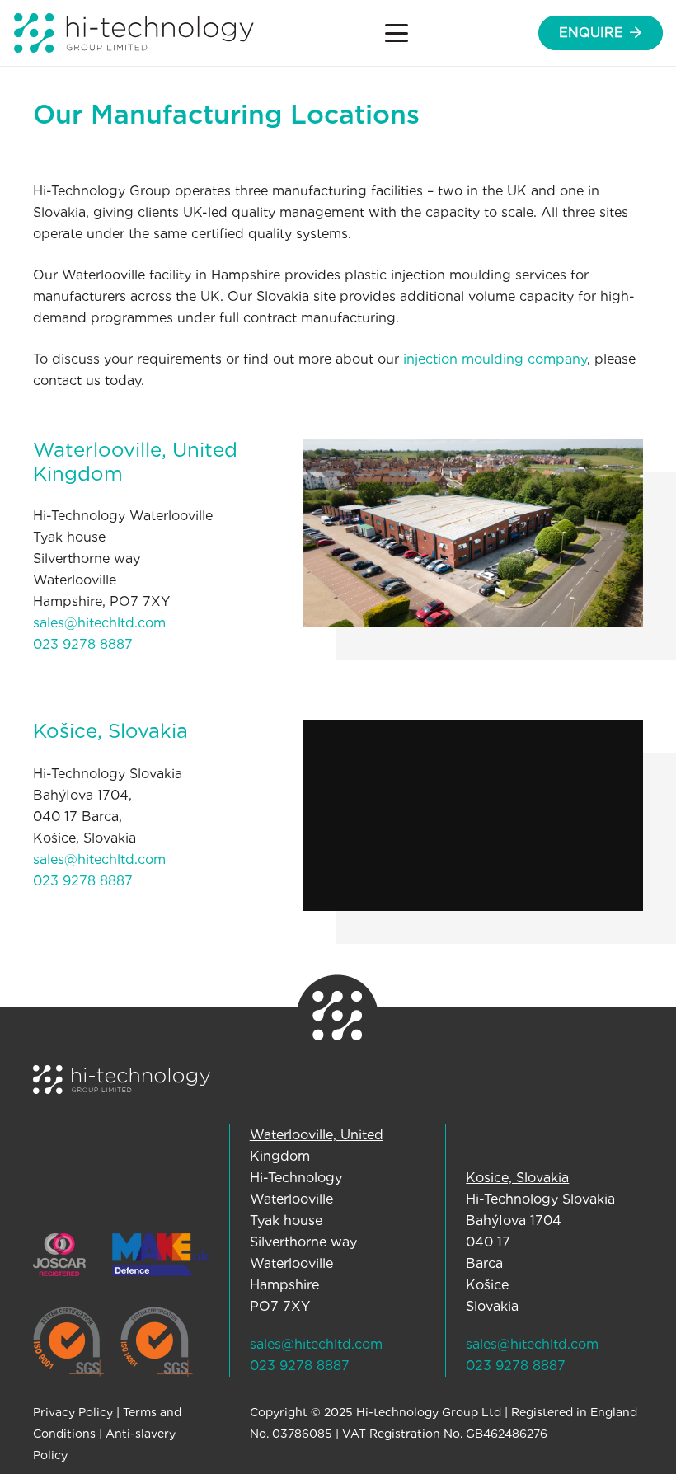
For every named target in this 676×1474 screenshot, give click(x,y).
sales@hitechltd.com (99, 623)
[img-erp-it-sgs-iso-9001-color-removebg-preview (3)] (69, 1342)
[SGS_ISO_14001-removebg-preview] (156, 1342)
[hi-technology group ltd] (134, 33)
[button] (396, 33)
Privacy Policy (73, 1412)
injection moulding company (495, 359)
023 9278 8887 (83, 644)
